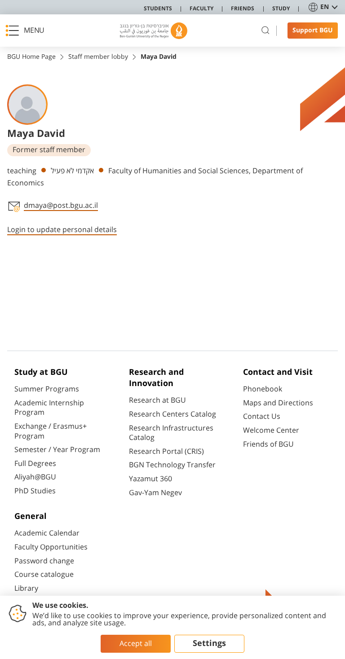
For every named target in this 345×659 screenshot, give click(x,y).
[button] (27, 31)
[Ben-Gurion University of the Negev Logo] (153, 30)
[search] (265, 30)
